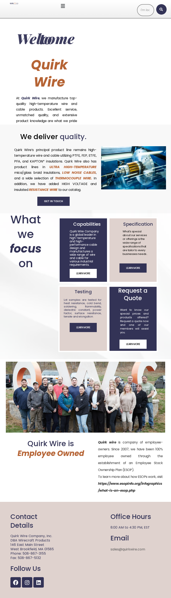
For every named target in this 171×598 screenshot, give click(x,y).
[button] (62, 6)
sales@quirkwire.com (128, 549)
